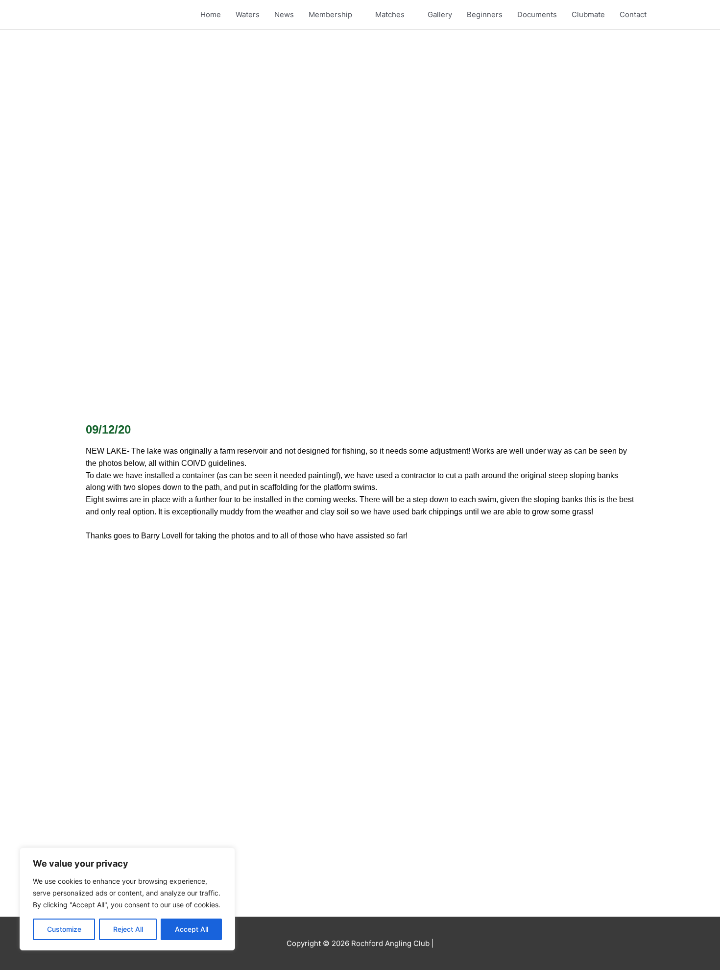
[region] (127, 899)
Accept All (191, 929)
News (284, 14)
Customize (64, 929)
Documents (537, 14)
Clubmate (588, 14)
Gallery (440, 14)
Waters (248, 14)
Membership (330, 14)
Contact (633, 14)
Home (210, 14)
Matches (390, 14)
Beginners (485, 14)
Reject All (128, 929)
